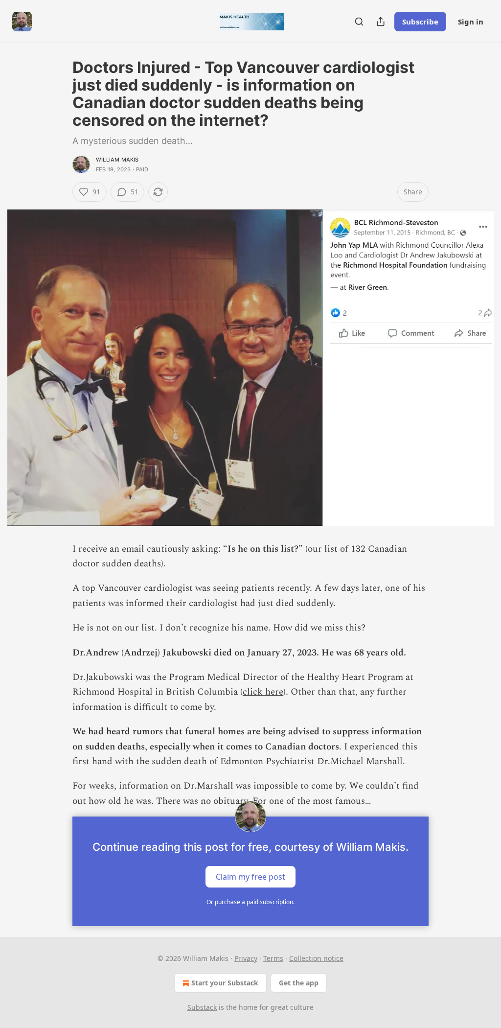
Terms (273, 958)
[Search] (359, 21)
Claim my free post (250, 876)
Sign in (470, 21)
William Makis (117, 159)
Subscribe (420, 21)
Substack (202, 1007)
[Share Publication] (380, 21)
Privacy (245, 958)
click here (263, 692)
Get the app (299, 982)
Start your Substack (224, 982)
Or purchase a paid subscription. (250, 902)
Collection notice (316, 958)
